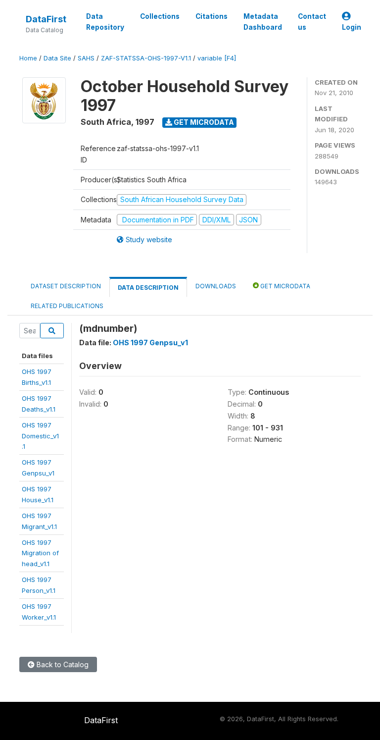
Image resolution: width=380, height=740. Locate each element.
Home (28, 58)
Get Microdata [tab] (284, 286)
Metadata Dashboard (262, 21)
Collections (160, 16)
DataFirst (46, 19)
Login (351, 27)
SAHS (86, 58)
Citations (211, 16)
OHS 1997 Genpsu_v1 (150, 342)
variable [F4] (216, 58)
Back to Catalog (62, 664)
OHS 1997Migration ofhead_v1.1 (40, 553)
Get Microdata (203, 122)
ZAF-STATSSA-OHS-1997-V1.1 (146, 58)
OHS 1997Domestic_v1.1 (40, 435)
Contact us (312, 21)
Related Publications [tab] (67, 306)
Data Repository (105, 21)
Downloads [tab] (215, 286)
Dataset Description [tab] (66, 286)
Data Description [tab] (148, 287)
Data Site (57, 58)
